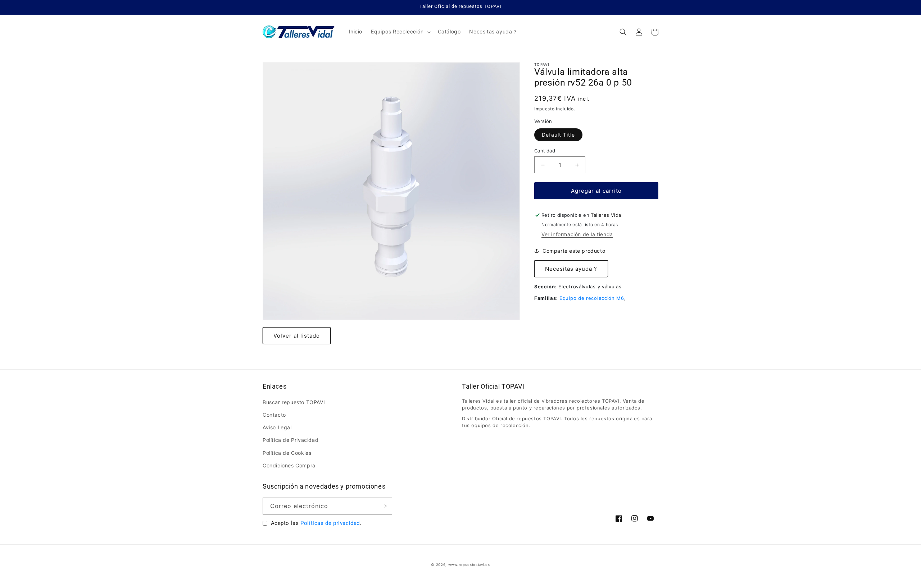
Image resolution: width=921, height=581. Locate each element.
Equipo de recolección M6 (591, 298)
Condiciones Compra (289, 465)
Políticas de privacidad (330, 523)
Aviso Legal (277, 427)
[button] (400, 31)
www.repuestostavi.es (469, 565)
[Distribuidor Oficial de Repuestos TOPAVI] (298, 32)
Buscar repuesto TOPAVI (294, 402)
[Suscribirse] (384, 506)
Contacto (274, 415)
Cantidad (544, 151)
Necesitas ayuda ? (571, 268)
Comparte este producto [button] (574, 251)
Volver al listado (296, 335)
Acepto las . (316, 523)
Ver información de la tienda (577, 234)
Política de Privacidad (290, 440)
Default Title (558, 135)
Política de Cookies (287, 453)
